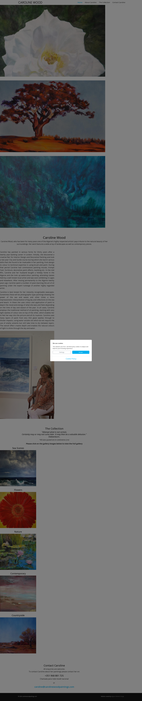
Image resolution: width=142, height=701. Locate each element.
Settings (61, 352)
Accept (81, 352)
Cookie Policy (71, 359)
